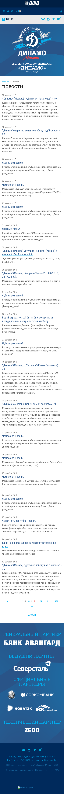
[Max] (48, 19)
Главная (5, 82)
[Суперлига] (32, 3)
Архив (32, 615)
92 (41, 601)
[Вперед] (32, 606)
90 (28, 601)
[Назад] (8, 601)
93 (47, 601)
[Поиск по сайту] (12, 11)
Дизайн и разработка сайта (20, 770)
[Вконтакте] (43, 19)
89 (22, 601)
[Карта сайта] (8, 11)
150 (56, 601)
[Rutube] (59, 19)
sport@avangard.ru (48, 760)
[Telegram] (53, 19)
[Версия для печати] (16, 11)
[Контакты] (4, 11)
